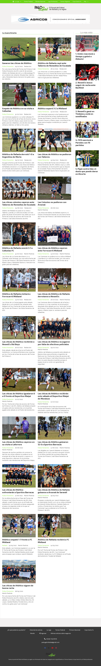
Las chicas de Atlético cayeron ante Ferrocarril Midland (52, 249)
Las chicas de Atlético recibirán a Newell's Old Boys (18, 342)
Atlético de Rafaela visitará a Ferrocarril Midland (16, 295)
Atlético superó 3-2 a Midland (52, 108)
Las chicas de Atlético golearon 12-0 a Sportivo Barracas (53, 443)
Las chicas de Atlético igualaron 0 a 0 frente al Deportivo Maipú (18, 394)
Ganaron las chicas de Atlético (16, 63)
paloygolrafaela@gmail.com (50, 642)
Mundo (32, 633)
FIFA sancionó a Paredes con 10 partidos (84, 142)
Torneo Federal (28, 1)
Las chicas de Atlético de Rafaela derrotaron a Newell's (54, 295)
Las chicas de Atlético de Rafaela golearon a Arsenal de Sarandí (54, 490)
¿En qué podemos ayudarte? (16, 630)
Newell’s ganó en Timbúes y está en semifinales (85, 114)
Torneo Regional (65, 1)
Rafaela (4, 545)
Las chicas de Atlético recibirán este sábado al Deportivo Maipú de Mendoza (53, 396)
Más (85, 1)
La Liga (17, 1)
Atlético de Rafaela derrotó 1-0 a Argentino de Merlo (18, 155)
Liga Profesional (52, 1)
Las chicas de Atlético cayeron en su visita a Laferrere (18, 443)
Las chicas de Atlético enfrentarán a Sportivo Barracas (18, 490)
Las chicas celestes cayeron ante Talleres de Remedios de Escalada (18, 203)
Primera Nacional (40, 1)
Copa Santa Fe (77, 1)
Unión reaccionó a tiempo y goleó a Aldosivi (85, 56)
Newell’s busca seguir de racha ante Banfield (85, 85)
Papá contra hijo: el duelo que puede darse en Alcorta (87, 171)
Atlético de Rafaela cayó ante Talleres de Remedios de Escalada (54, 64)
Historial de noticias (36, 630)
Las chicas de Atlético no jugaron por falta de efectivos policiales (54, 342)
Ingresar (43, 633)
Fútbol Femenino (8, 66)
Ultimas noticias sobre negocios (61, 633)
